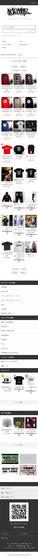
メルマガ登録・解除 (21, 547)
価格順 (20, 61)
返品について (12, 545)
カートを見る (23, 533)
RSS (29, 547)
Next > (23, 67)
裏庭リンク (4, 366)
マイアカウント (5, 533)
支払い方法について (15, 543)
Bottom (4, 47)
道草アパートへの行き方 (9, 361)
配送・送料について (27, 543)
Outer (4, 41)
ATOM (32, 547)
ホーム (3, 35)
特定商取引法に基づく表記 (23, 545)
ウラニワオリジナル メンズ (14, 35)
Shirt (20, 41)
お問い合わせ (4, 538)
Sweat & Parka (23, 44)
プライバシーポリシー (9, 547)
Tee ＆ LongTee (7, 44)
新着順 (25, 61)
